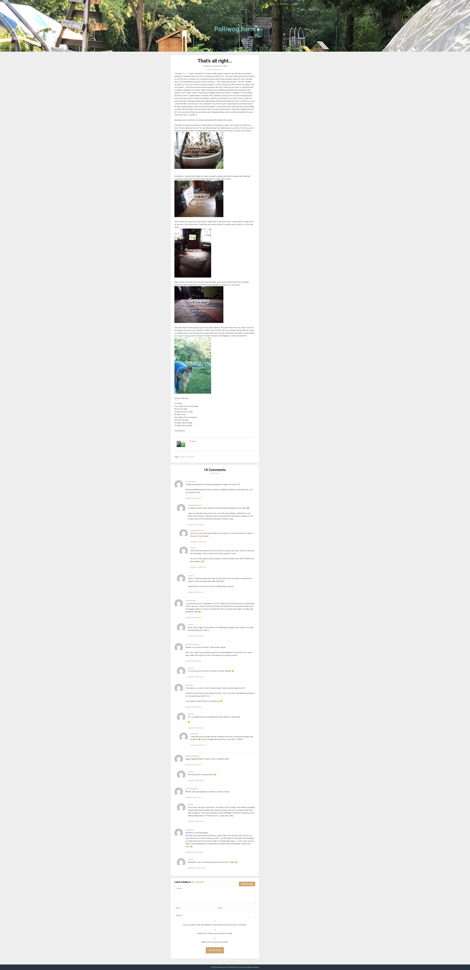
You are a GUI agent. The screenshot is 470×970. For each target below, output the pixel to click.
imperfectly (190, 457)
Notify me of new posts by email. (214, 942)
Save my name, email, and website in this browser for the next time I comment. (215, 925)
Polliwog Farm (181, 3)
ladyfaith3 (189, 685)
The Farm (283, 4)
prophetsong (190, 601)
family (181, 457)
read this (185, 73)
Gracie (192, 441)
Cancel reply (247, 884)
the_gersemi (190, 481)
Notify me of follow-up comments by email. (214, 933)
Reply (199, 498)
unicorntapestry (191, 789)
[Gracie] (181, 447)
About (272, 4)
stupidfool (189, 830)
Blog (295, 4)
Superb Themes (252, 967)
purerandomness (192, 644)
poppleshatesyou (195, 505)
